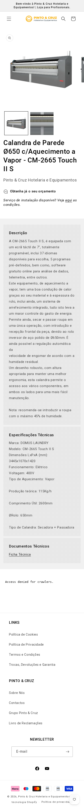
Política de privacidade (56, 802)
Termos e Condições (24, 654)
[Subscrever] (68, 751)
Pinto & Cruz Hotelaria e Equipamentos (44, 796)
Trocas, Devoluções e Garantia (32, 664)
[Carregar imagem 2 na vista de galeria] (42, 123)
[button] (9, 19)
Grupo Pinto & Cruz (23, 713)
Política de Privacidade (26, 644)
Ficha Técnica (20, 554)
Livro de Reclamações (26, 723)
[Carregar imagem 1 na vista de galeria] (16, 123)
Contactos (17, 703)
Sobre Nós (17, 693)
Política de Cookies (23, 634)
